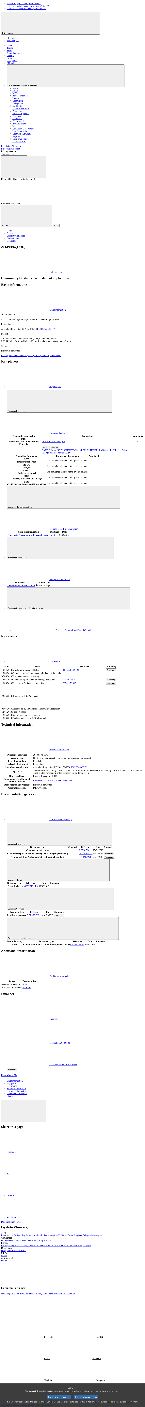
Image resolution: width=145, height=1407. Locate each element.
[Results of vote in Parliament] (84, 705)
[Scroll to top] (23, 1111)
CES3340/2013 (77, 944)
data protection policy (90, 1402)
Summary (111, 670)
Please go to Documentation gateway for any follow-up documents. (31, 355)
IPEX (25, 984)
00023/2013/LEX (30, 886)
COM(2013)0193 (71, 670)
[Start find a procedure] (23, 167)
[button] (44, 1282)
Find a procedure (8, 151)
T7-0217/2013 (69, 683)
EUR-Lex (27, 987)
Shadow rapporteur (50, 447)
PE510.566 (84, 850)
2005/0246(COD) (47, 329)
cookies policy (110, 1402)
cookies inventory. (130, 1402)
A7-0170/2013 (69, 679)
